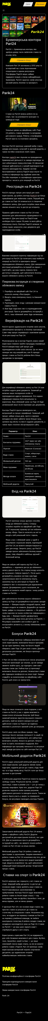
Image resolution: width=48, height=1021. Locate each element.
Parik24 (33, 196)
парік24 (13, 157)
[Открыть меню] (3, 10)
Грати (28, 4)
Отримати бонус (24, 60)
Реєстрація (40, 4)
